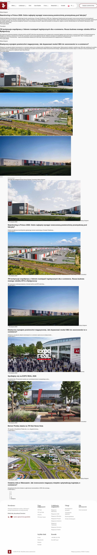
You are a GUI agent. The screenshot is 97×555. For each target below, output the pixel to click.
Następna (13, 498)
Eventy (22, 179)
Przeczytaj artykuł (4, 23)
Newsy (25, 179)
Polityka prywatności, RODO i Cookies (80, 551)
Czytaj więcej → (12, 231)
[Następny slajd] (2, 176)
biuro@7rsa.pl (54, 540)
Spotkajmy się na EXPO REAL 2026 (22, 376)
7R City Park (40, 512)
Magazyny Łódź (55, 514)
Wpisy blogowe (41, 179)
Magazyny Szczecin (56, 527)
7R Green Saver (41, 517)
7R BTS (39, 514)
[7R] (3, 5)
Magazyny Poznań (56, 518)
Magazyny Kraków (56, 529)
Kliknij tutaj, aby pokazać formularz (16, 513)
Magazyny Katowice (56, 521)
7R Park (39, 510)
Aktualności (54, 5)
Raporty (29, 179)
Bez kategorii (16, 179)
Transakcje (34, 179)
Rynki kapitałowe (69, 516)
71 (11, 497)
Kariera (39, 542)
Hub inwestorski (83, 510)
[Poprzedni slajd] (0, 176)
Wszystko (10, 179)
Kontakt (63, 5)
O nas (45, 5)
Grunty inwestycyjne (70, 518)
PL (71, 5)
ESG (30, 5)
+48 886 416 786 (55, 537)
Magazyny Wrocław (56, 516)
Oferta (13, 5)
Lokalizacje (22, 5)
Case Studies (37, 5)
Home (1, 1)
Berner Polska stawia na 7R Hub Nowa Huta (25, 426)
